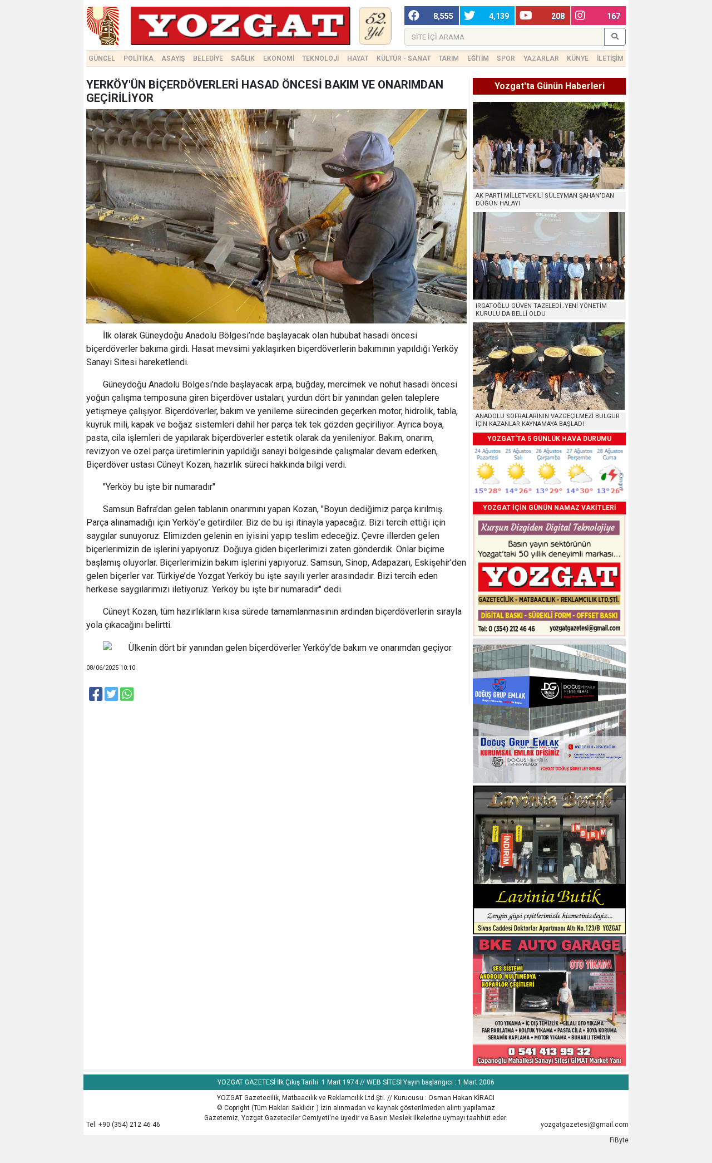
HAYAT (357, 58)
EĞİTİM (478, 58)
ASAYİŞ (173, 58)
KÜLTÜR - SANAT (404, 58)
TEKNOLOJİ (320, 58)
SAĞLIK (243, 58)
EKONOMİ (278, 58)
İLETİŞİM (610, 58)
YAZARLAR (541, 58)
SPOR (506, 58)
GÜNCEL (101, 58)
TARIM (448, 58)
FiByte (619, 1140)
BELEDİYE (208, 58)
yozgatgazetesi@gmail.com (585, 1124)
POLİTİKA (138, 58)
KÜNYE (578, 58)
